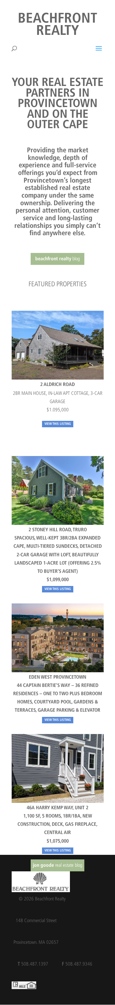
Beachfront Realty (57, 25)
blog (57, 258)
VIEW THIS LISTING (57, 424)
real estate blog (57, 865)
